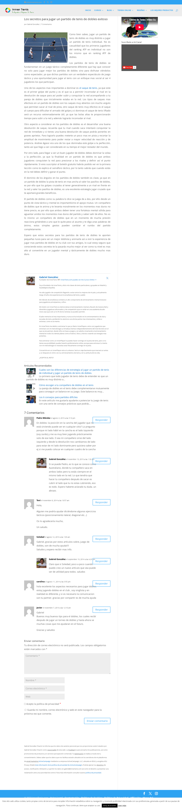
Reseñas (141, 10)
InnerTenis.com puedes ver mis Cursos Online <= (78, 280)
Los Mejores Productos (161, 10)
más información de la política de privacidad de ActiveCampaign (58, 765)
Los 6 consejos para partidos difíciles (58, 397)
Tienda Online (124, 10)
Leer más (122, 805)
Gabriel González (33, 24)
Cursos (97, 10)
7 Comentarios (46, 24)
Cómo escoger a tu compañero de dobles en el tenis (66, 385)
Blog (109, 10)
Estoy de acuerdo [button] (109, 805)
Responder (101, 420)
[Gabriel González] (31, 283)
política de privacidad (93, 773)
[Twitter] (107, 278)
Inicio (88, 10)
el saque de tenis (88, 87)
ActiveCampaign (45, 761)
